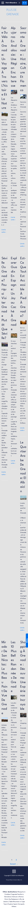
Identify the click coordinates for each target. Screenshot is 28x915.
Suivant (14, 864)
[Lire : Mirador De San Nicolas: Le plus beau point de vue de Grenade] (5, 719)
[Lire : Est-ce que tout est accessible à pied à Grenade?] (23, 322)
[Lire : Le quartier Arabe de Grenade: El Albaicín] (23, 497)
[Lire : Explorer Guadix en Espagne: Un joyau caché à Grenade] (14, 335)
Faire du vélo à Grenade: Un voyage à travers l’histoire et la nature (5, 68)
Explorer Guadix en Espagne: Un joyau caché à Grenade (14, 294)
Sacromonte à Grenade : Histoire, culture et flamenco (23, 59)
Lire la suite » (5, 231)
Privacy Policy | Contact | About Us (14, 879)
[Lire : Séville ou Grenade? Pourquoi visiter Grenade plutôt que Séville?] (5, 344)
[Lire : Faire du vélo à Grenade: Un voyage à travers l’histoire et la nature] (5, 114)
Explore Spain (12, 904)
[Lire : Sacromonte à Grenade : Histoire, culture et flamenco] (23, 96)
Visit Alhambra (11, 3)
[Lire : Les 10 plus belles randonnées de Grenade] (14, 697)
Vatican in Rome (17, 897)
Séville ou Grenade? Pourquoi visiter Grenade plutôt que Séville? (4, 298)
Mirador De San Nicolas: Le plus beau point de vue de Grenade (5, 678)
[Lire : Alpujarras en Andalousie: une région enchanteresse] (14, 92)
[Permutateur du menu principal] (19, 3)
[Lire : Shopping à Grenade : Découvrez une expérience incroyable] (23, 715)
